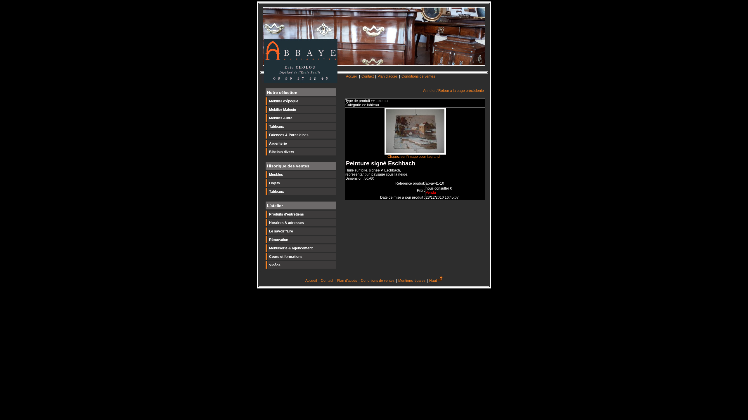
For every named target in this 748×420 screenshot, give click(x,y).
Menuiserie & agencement (291, 248)
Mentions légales (411, 281)
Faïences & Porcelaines (289, 135)
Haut (433, 281)
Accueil (352, 76)
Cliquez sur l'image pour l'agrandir (414, 157)
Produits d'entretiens (286, 214)
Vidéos (274, 265)
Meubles (276, 175)
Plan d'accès (388, 76)
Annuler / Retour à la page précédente (453, 91)
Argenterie (278, 143)
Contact (368, 76)
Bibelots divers (281, 152)
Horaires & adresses (286, 223)
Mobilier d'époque (283, 101)
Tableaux (276, 127)
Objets (274, 183)
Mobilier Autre (280, 118)
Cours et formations (285, 257)
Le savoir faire (281, 231)
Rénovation (278, 240)
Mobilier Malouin (282, 110)
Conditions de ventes (418, 76)
